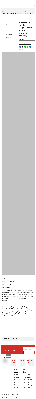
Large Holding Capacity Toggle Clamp (20, 311)
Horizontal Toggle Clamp (26, 379)
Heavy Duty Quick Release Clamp (11, 309)
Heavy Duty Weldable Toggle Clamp (17, 307)
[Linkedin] (28, 394)
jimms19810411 (11, 354)
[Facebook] (24, 394)
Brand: (13, 25)
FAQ (15, 382)
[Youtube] (32, 396)
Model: (7, 25)
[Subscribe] (23, 353)
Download (17, 379)
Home (16, 369)
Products (16, 377)
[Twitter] (32, 394)
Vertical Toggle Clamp (25, 372)
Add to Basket (27, 44)
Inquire (21, 44)
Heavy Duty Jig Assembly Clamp (21, 313)
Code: (7, 31)
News (15, 385)
